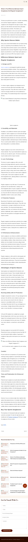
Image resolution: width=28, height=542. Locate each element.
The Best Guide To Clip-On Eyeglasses (16, 484)
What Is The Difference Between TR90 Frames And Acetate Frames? (18, 457)
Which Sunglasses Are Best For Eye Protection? (18, 451)
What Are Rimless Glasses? (16, 470)
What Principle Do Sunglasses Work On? (18, 464)
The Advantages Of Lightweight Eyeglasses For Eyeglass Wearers (17, 491)
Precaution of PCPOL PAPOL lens (17, 443)
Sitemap (22, 539)
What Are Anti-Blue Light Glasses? (18, 477)
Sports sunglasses (5, 67)
